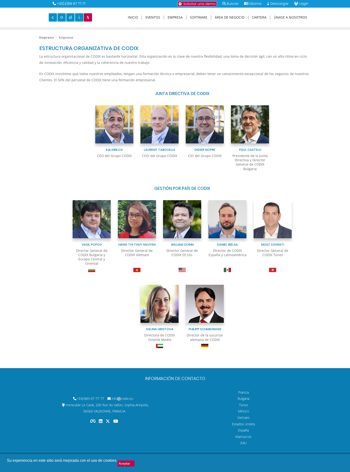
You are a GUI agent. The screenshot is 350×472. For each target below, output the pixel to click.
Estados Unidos (243, 424)
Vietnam (243, 417)
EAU (243, 443)
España (243, 430)
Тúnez (243, 405)
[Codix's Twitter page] (108, 421)
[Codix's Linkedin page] (101, 421)
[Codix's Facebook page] (93, 421)
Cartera (259, 17)
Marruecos (243, 436)
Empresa (175, 17)
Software (198, 17)
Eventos (152, 17)
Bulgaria (243, 398)
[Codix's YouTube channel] (115, 421)
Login (303, 3)
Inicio (133, 17)
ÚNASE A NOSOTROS (290, 17)
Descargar (279, 3)
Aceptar (124, 463)
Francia (243, 392)
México (243, 411)
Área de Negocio (230, 17)
